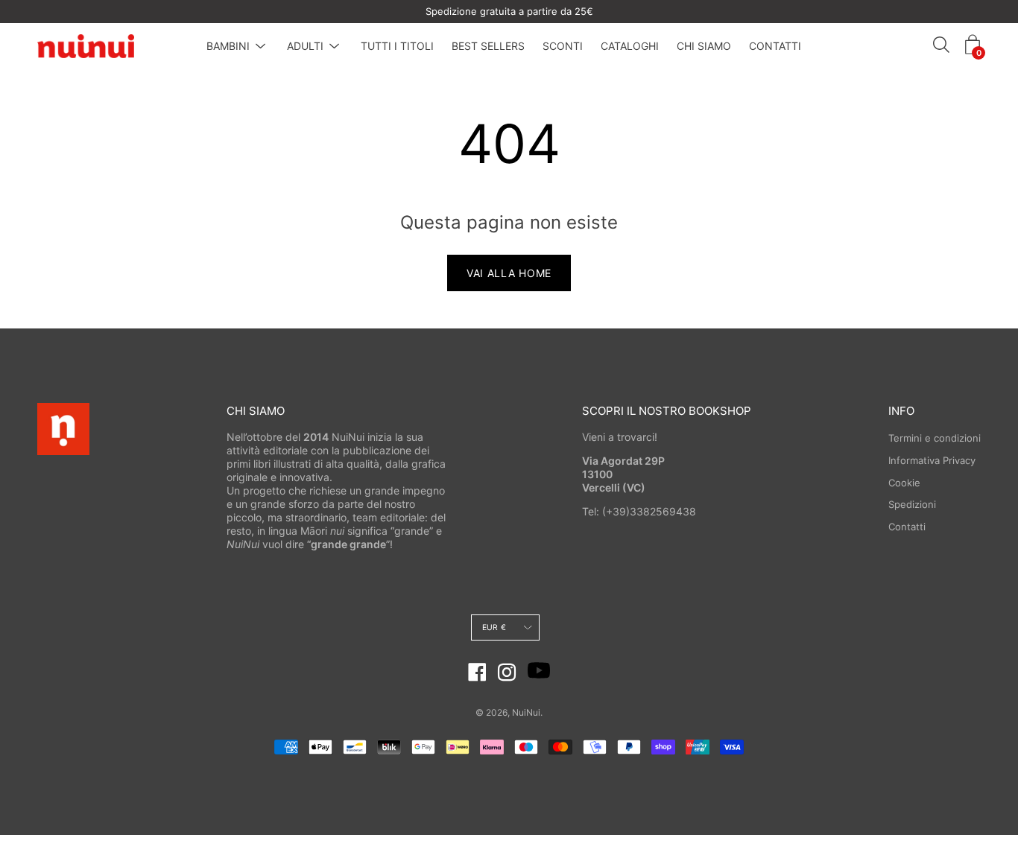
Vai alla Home (509, 273)
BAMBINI (228, 45)
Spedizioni (912, 504)
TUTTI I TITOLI (397, 45)
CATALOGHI (630, 45)
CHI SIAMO (704, 45)
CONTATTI (775, 45)
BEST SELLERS (488, 45)
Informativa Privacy (932, 460)
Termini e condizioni (934, 438)
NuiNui (526, 712)
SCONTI (563, 45)
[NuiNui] (85, 46)
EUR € (494, 627)
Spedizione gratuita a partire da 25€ (509, 11)
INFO (901, 411)
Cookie (904, 483)
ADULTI (305, 45)
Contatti (907, 527)
